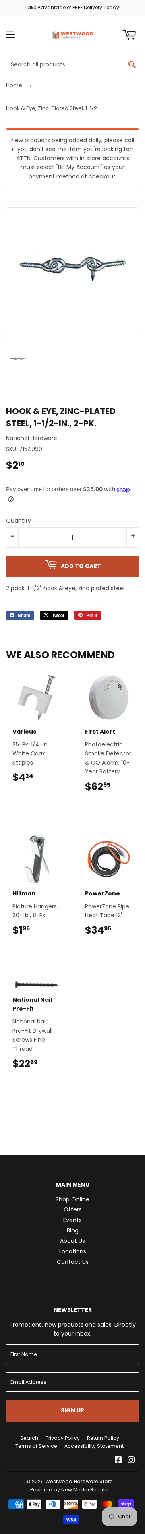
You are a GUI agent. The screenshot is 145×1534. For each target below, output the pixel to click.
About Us (72, 1241)
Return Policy (103, 1438)
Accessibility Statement (94, 1446)
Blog (73, 1230)
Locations (72, 1251)
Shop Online (72, 1199)
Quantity (18, 521)
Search (29, 1438)
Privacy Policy (63, 1438)
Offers (73, 1209)
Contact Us (73, 1262)
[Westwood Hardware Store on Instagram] (131, 1461)
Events (72, 1220)
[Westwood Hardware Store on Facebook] (118, 1461)
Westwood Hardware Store (79, 1481)
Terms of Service (36, 1446)
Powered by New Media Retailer (69, 1489)
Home (14, 85)
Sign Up (72, 1410)
